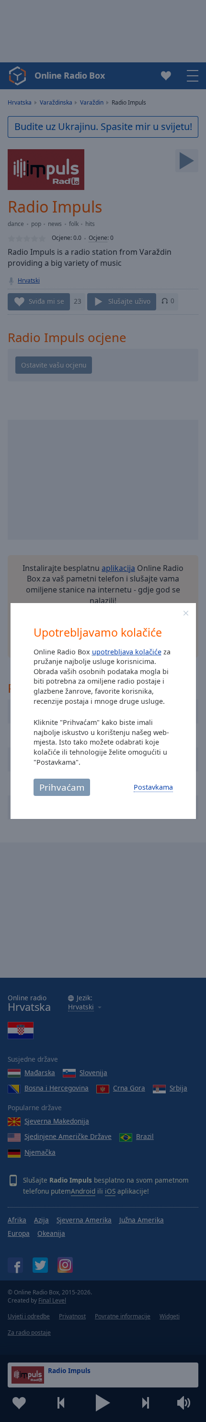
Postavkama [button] (153, 787)
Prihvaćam (61, 787)
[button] (185, 613)
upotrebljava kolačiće (126, 651)
